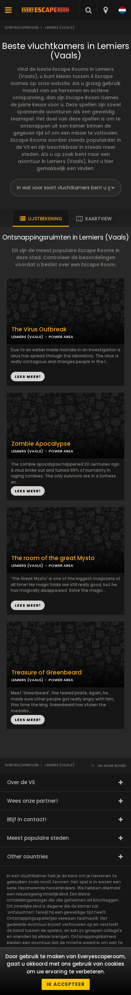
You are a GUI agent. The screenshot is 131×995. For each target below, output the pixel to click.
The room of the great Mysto (53, 558)
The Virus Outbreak (39, 329)
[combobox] (105, 10)
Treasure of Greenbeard (46, 672)
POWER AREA (61, 451)
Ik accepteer (66, 984)
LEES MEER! (28, 491)
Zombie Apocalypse (41, 443)
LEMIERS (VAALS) (27, 451)
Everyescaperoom (22, 27)
